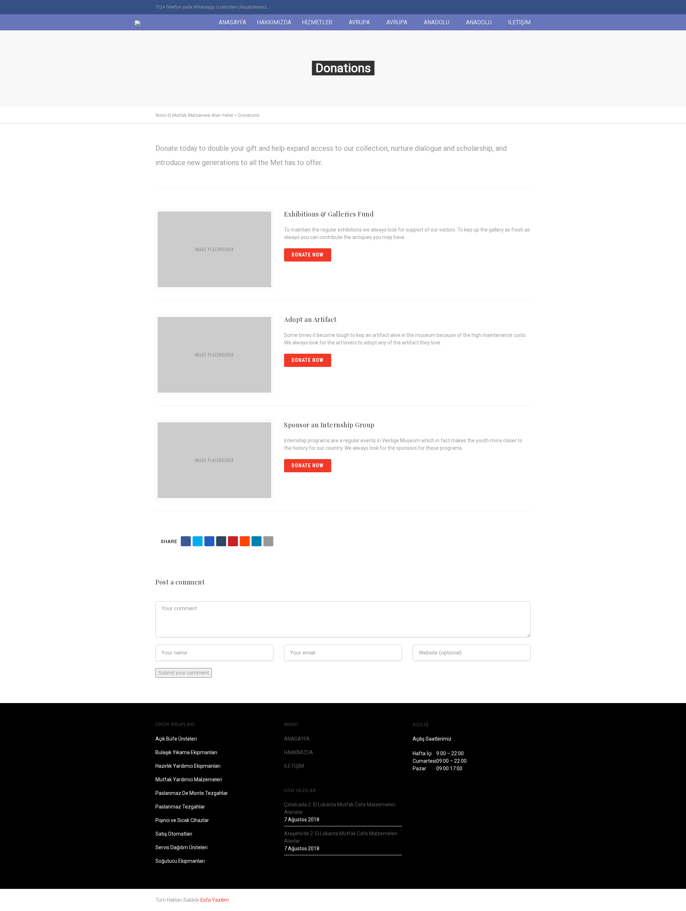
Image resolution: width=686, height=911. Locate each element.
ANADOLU (436, 22)
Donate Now (308, 255)
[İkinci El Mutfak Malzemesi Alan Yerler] (141, 23)
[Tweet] (198, 541)
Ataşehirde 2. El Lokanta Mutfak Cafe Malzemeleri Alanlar (340, 837)
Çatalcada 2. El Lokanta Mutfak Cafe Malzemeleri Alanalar (339, 808)
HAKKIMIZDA (274, 22)
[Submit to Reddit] (245, 541)
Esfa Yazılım (214, 900)
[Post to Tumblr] (221, 541)
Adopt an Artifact (310, 319)
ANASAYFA (232, 22)
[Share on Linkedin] (257, 541)
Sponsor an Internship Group (329, 424)
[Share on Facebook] (186, 541)
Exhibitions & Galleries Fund (329, 214)
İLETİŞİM (519, 22)
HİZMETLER (317, 22)
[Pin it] (233, 541)
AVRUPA (359, 22)
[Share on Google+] (209, 541)
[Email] (268, 541)
